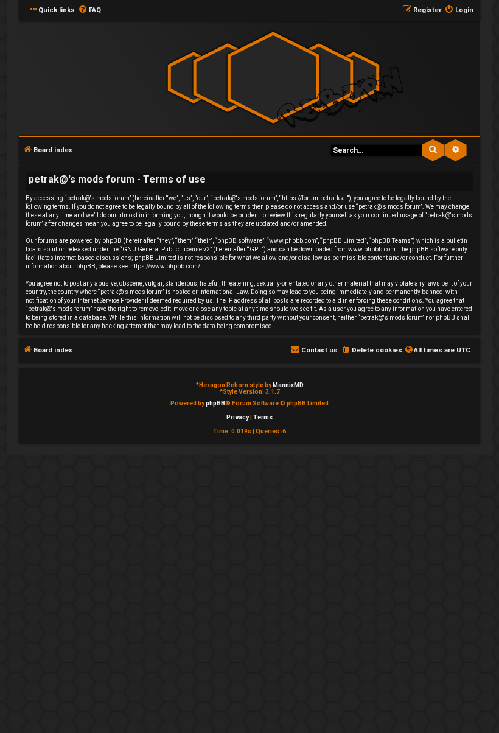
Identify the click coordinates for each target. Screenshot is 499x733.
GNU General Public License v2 (166, 249)
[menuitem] (89, 10)
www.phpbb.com (372, 249)
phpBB (215, 403)
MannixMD (288, 385)
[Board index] (273, 77)
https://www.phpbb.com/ (165, 266)
